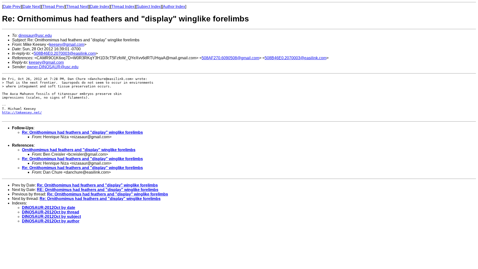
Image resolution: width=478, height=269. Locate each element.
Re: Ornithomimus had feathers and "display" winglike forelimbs (82, 132)
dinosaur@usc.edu (35, 35)
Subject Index (149, 6)
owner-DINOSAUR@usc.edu (52, 67)
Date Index (99, 6)
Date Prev (12, 6)
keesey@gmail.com (66, 44)
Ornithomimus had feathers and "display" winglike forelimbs (78, 150)
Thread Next (77, 6)
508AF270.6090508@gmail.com (230, 58)
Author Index (174, 6)
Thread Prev (53, 6)
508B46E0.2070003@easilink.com (65, 53)
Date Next (31, 6)
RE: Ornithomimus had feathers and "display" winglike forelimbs (97, 190)
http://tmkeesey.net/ (22, 112)
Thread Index (123, 6)
